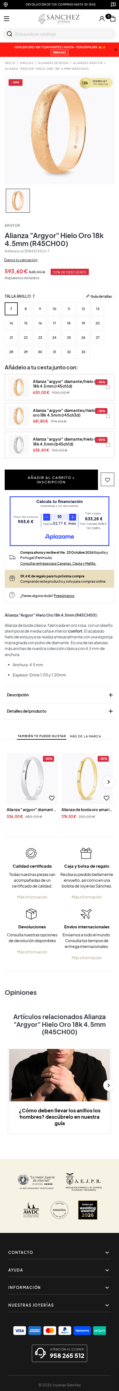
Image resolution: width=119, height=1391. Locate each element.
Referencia (13, 251)
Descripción (60, 695)
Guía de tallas (101, 296)
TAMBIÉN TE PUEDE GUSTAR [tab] (42, 736)
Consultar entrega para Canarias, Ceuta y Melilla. (58, 563)
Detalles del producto (60, 711)
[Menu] (6, 18)
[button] (107, 479)
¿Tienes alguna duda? (47, 595)
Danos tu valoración (20, 260)
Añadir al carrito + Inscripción (51, 479)
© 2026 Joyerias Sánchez (59, 1385)
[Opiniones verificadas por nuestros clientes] (36, 1182)
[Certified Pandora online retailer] (59, 1210)
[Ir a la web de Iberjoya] (84, 1182)
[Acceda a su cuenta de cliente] (102, 19)
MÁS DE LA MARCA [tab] (85, 736)
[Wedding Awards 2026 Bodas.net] (87, 1210)
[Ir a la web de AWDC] (31, 1210)
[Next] (108, 781)
